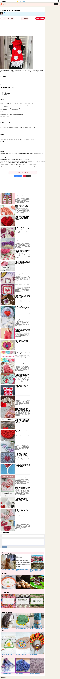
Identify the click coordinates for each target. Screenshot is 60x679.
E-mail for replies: (5, 538)
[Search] (58, 1)
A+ (8, 18)
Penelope (6, 12)
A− (2, 18)
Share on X (29, 176)
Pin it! (24, 176)
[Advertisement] (22, 27)
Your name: (4, 534)
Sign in (36, 1)
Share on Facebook (18, 176)
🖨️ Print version (24, 18)
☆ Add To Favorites (40, 18)
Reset (12, 18)
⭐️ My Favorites (21, 1)
